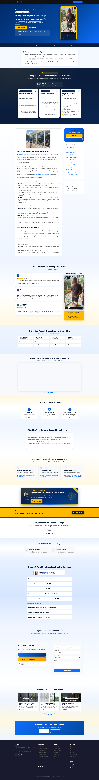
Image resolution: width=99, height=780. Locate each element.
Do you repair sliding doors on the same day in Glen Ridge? (40, 583)
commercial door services (22, 177)
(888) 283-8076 (72, 765)
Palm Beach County (57, 750)
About (49, 2)
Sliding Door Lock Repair (70, 154)
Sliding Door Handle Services (71, 159)
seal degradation (21, 476)
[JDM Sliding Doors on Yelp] (22, 754)
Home (16, 9)
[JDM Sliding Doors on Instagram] (19, 754)
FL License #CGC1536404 (47, 778)
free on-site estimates (44, 174)
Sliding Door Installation (70, 149)
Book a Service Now (77, 2)
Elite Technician (46, 83)
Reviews (71, 748)
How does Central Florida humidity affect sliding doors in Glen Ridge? (42, 607)
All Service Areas (73, 756)
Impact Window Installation (71, 164)
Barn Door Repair (69, 169)
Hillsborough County (57, 763)
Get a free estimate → (47, 500)
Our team (28, 187)
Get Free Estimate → (33, 27)
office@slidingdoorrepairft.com (75, 768)
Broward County (28, 9)
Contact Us (54, 2)
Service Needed (56, 655)
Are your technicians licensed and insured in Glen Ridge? (39, 588)
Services (33, 2)
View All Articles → (49, 714)
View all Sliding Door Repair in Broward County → (49, 349)
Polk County (56, 758)
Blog (45, 2)
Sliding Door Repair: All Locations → (72, 174)
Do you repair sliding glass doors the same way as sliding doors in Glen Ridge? (44, 598)
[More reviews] (42, 319)
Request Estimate (55, 731)
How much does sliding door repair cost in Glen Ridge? (39, 578)
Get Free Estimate (67, 670)
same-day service (45, 154)
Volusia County (56, 760)
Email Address (56, 650)
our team (41, 171)
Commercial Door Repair (70, 152)
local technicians (36, 174)
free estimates (39, 443)
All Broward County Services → (71, 177)
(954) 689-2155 (20, 33)
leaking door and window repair (50, 176)
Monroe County (56, 752)
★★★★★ (50, 269)
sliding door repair (22, 154)
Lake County (56, 762)
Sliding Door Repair (41, 746)
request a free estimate (59, 61)
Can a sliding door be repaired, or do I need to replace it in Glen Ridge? (42, 593)
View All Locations (57, 765)
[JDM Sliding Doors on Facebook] (16, 754)
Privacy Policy (54, 778)
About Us (71, 750)
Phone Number (70, 645)
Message (55, 660)
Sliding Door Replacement (70, 147)
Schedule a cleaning (75, 476)
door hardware (51, 165)
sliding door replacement (35, 21)
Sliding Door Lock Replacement (71, 157)
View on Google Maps (50, 392)
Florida (23, 9)
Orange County (56, 754)
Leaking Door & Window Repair (71, 172)
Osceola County (56, 756)
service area (31, 441)
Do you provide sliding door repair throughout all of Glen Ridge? (41, 612)
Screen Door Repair (69, 167)
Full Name (55, 645)
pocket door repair (23, 21)
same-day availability (54, 252)
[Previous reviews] (35, 319)
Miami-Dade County (57, 746)
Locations (40, 2)
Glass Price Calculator (73, 754)
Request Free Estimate (74, 138)
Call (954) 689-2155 (49, 61)
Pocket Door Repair (69, 162)
